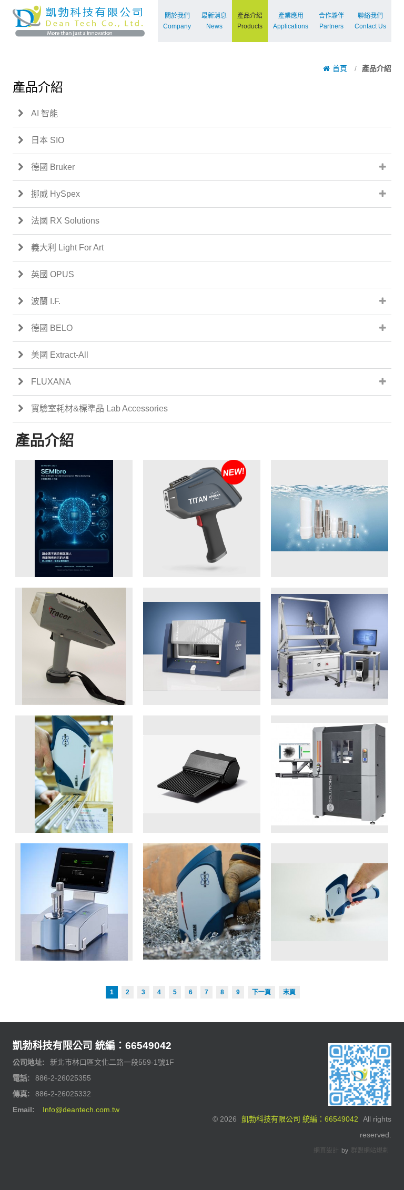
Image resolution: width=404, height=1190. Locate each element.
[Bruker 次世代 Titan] (201, 518)
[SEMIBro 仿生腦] (74, 518)
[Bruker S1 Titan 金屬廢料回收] (201, 902)
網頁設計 (326, 1150)
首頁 (339, 68)
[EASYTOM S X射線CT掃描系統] (329, 774)
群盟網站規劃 (370, 1150)
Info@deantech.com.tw (81, 1109)
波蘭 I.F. (45, 301)
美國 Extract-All (59, 354)
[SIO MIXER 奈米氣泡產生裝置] (329, 518)
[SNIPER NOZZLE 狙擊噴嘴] (201, 774)
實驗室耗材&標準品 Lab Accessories (99, 408)
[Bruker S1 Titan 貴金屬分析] (329, 902)
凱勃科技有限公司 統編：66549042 (299, 1119)
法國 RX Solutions (65, 220)
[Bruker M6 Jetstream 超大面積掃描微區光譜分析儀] (329, 646)
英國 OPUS (52, 274)
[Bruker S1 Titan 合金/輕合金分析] (74, 774)
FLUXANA (51, 381)
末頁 (289, 992)
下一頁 (261, 992)
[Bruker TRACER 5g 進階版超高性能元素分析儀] (74, 646)
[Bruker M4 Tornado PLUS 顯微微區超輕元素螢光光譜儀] (201, 646)
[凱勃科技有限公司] (79, 13)
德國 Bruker (53, 167)
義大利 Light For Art (67, 247)
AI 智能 (44, 113)
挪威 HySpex (55, 193)
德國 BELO (52, 328)
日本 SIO (47, 140)
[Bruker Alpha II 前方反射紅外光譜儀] (74, 902)
